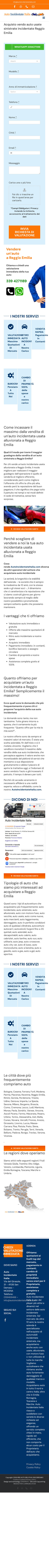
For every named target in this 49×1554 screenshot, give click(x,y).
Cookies (22, 1480)
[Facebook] (5, 1320)
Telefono (14, 102)
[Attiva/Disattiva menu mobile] (44, 17)
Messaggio (14, 163)
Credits (15, 1480)
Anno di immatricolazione (23, 86)
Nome (13, 117)
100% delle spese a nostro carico (25, 395)
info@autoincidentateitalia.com (24, 2)
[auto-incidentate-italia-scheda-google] (24, 804)
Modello (14, 71)
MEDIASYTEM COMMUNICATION (24, 1484)
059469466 (10, 1297)
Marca (13, 56)
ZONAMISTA (24, 1482)
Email (12, 147)
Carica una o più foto (20, 182)
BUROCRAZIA (15, 383)
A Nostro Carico (25, 347)
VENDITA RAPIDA (40, 330)
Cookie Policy (33, 1467)
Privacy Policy (33, 1464)
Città (12, 132)
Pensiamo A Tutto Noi (13, 391)
